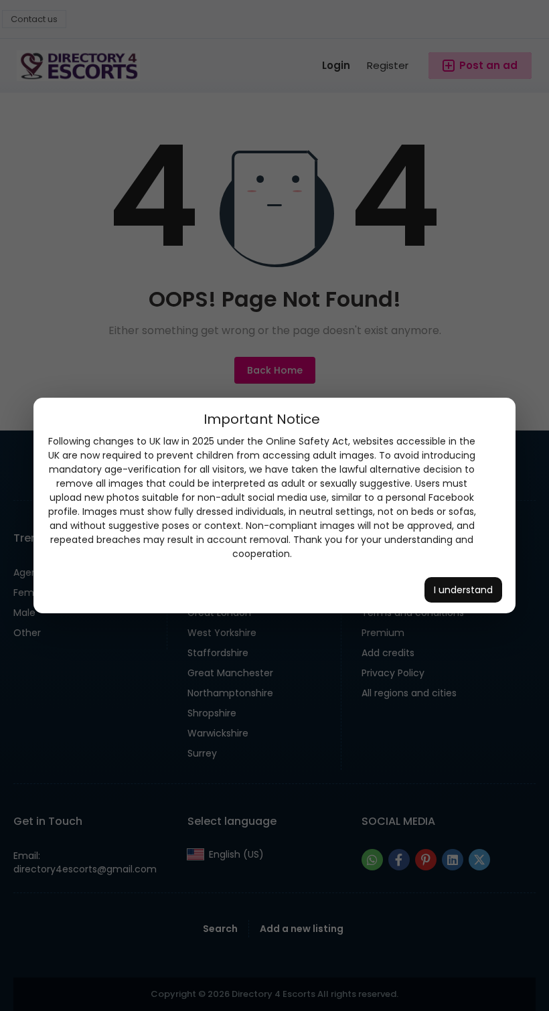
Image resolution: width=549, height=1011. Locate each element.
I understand (463, 590)
